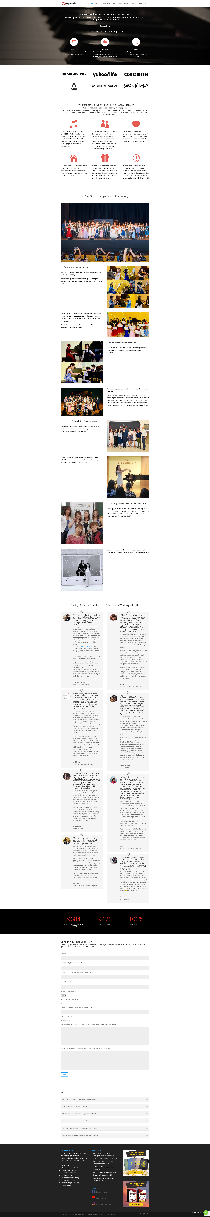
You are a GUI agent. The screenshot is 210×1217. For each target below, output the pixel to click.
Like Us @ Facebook (101, 1192)
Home (91, 3)
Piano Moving (66, 1185)
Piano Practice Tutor (69, 1180)
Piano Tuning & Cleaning (70, 1183)
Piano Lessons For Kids (69, 1170)
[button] (205, 1212)
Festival (133, 3)
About (97, 3)
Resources (141, 3)
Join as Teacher (117, 3)
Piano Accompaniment (69, 1175)
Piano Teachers (107, 3)
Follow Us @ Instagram (103, 1204)
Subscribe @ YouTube (102, 1198)
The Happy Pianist (79, 1214)
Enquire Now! (105, 26)
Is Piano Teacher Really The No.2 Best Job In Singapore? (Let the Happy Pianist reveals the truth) (105, 1161)
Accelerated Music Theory (70, 1178)
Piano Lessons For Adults (70, 1168)
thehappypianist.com (86, 646)
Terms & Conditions (95, 1214)
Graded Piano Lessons (69, 1173)
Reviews (126, 3)
